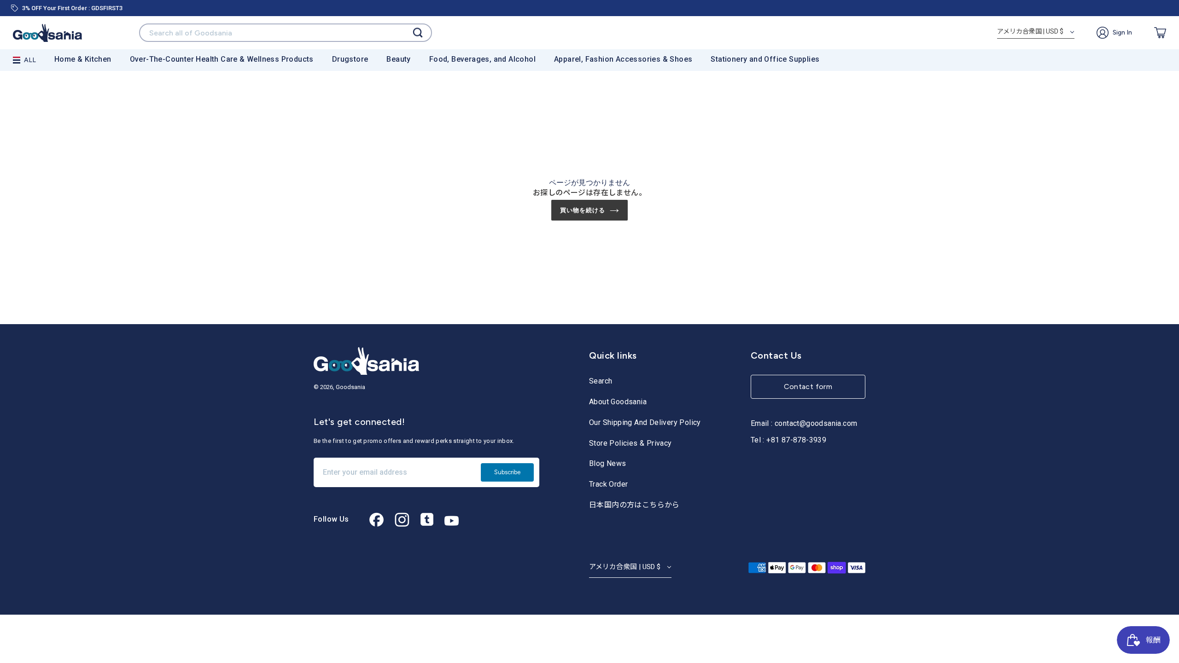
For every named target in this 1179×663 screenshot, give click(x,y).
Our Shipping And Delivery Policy (645, 422)
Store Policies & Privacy (630, 443)
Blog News (607, 463)
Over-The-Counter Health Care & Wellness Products (222, 59)
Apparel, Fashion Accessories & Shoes (623, 59)
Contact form (808, 386)
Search (600, 381)
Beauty (398, 59)
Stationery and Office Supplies (765, 59)
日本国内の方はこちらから (634, 504)
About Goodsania (618, 401)
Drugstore (350, 59)
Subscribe (507, 472)
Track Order (608, 484)
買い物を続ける (582, 210)
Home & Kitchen (82, 59)
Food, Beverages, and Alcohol (482, 59)
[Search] (418, 33)
